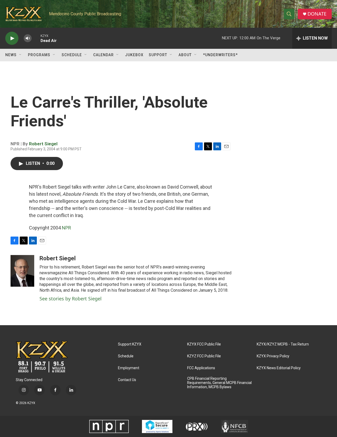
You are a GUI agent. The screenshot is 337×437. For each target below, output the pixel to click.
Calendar (103, 55)
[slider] (36, 38)
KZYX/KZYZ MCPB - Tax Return (283, 344)
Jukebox (134, 55)
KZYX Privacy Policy (273, 356)
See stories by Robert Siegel (70, 298)
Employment (128, 368)
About (185, 55)
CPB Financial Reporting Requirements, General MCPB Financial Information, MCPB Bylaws (219, 383)
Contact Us (127, 380)
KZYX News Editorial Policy (279, 368)
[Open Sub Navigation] (20, 55)
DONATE (317, 14)
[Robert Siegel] (22, 271)
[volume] (27, 38)
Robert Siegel (43, 143)
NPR (66, 227)
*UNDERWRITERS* (220, 55)
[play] (12, 38)
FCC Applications (201, 368)
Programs (39, 55)
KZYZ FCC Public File (204, 356)
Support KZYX (129, 344)
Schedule (72, 55)
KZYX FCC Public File (204, 344)
